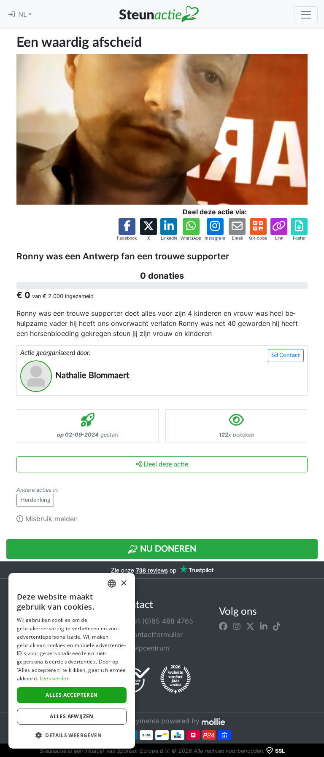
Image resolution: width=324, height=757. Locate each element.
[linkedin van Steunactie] (263, 626)
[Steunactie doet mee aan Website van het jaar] (175, 679)
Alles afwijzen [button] (72, 716)
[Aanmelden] (11, 14)
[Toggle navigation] (306, 14)
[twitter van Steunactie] (250, 626)
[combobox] (112, 583)
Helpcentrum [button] (147, 648)
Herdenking (35, 500)
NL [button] (23, 14)
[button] (127, 229)
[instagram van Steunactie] (236, 626)
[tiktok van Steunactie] (277, 626)
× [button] (123, 583)
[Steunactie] (158, 14)
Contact (289, 355)
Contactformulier (154, 634)
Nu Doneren (167, 549)
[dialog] (71, 661)
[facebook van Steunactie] (223, 626)
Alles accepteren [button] (71, 694)
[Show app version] (318, 751)
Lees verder (54, 678)
